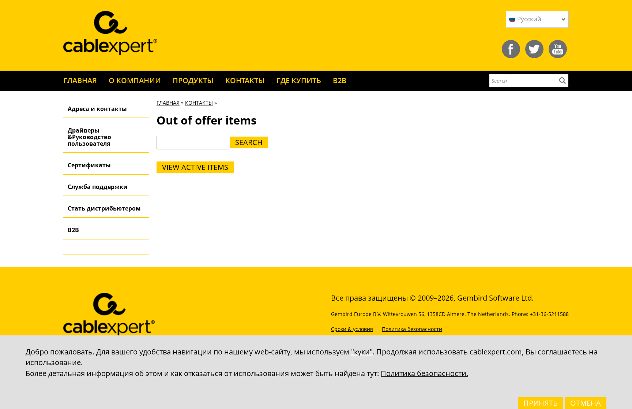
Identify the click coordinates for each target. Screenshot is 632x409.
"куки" (362, 352)
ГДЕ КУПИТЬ (298, 80)
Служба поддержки (98, 187)
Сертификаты (89, 165)
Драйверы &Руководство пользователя (89, 137)
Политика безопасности (412, 329)
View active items (195, 167)
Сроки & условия (352, 329)
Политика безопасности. (424, 373)
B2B (339, 80)
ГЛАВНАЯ (80, 80)
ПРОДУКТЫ (193, 80)
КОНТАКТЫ (245, 80)
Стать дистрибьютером (104, 208)
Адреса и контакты (97, 109)
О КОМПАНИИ (135, 80)
